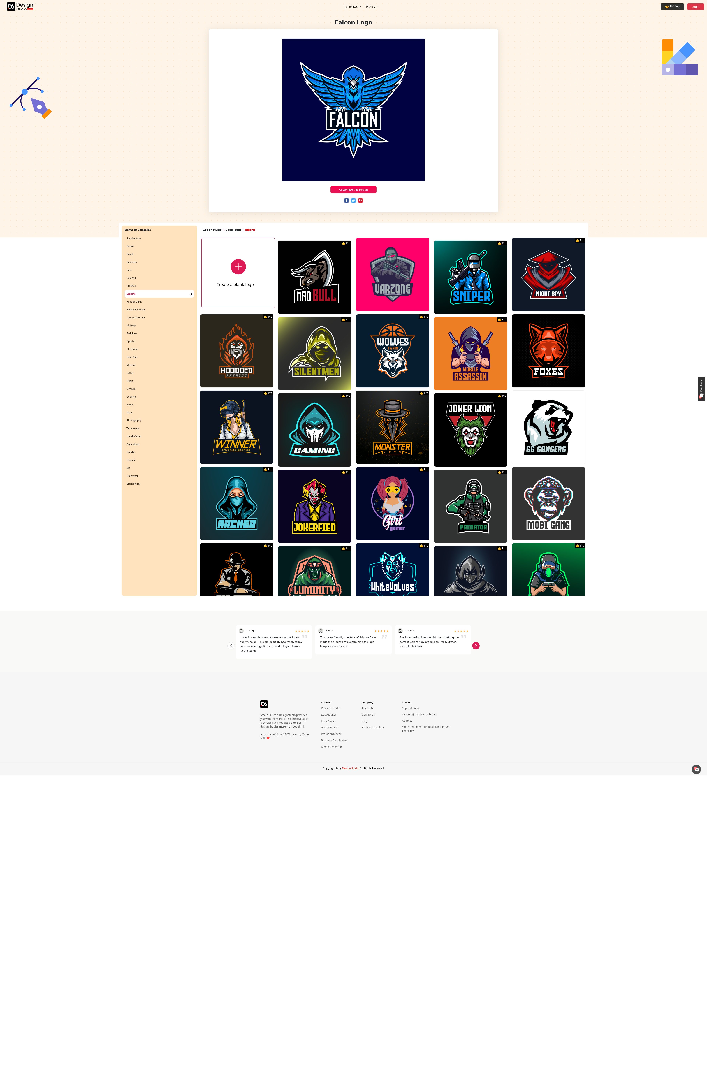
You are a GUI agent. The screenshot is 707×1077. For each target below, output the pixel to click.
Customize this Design (353, 189)
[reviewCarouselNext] (476, 645)
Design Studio (212, 230)
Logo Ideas (233, 230)
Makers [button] (370, 7)
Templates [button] (351, 7)
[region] (159, 413)
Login (695, 7)
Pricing (675, 6)
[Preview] (310, 310)
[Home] (16, 6)
